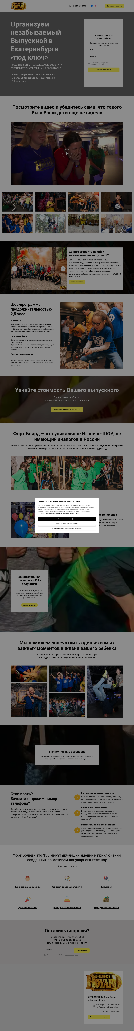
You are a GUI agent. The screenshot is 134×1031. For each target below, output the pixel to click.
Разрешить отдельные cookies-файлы (67, 523)
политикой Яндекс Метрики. (71, 513)
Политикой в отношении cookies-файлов (50, 513)
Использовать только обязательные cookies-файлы (67, 528)
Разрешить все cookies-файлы (67, 519)
